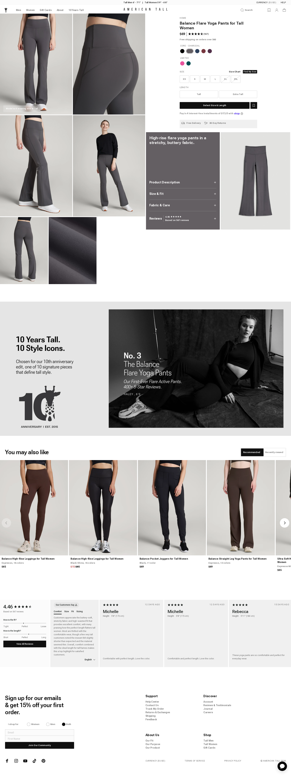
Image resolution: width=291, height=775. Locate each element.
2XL (236, 79)
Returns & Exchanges (158, 712)
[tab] (252, 452)
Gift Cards (209, 747)
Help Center (152, 701)
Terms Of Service (195, 761)
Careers (208, 712)
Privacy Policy (232, 761)
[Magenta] (182, 63)
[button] (253, 105)
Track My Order (155, 708)
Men (52, 724)
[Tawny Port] (203, 51)
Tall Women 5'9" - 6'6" (156, 2)
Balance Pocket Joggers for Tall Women (164, 558)
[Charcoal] (189, 51)
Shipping (151, 716)
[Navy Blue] (197, 51)
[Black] (182, 51)
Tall (199, 94)
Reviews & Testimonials (217, 705)
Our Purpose (153, 744)
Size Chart (234, 71)
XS (184, 79)
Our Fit (149, 740)
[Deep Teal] (188, 63)
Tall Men (208, 740)
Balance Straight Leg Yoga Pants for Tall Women (237, 558)
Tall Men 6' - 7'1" (132, 2)
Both (68, 724)
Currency (266, 2)
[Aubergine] (210, 51)
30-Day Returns (217, 123)
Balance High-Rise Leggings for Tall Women (28, 558)
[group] (173, 217)
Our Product (153, 747)
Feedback (151, 719)
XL (225, 79)
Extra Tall (238, 94)
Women (35, 724)
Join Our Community (39, 745)
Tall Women (210, 744)
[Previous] (6, 523)
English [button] (88, 659)
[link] (145, 369)
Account (208, 701)
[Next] (284, 523)
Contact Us (152, 705)
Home (183, 18)
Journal (208, 708)
